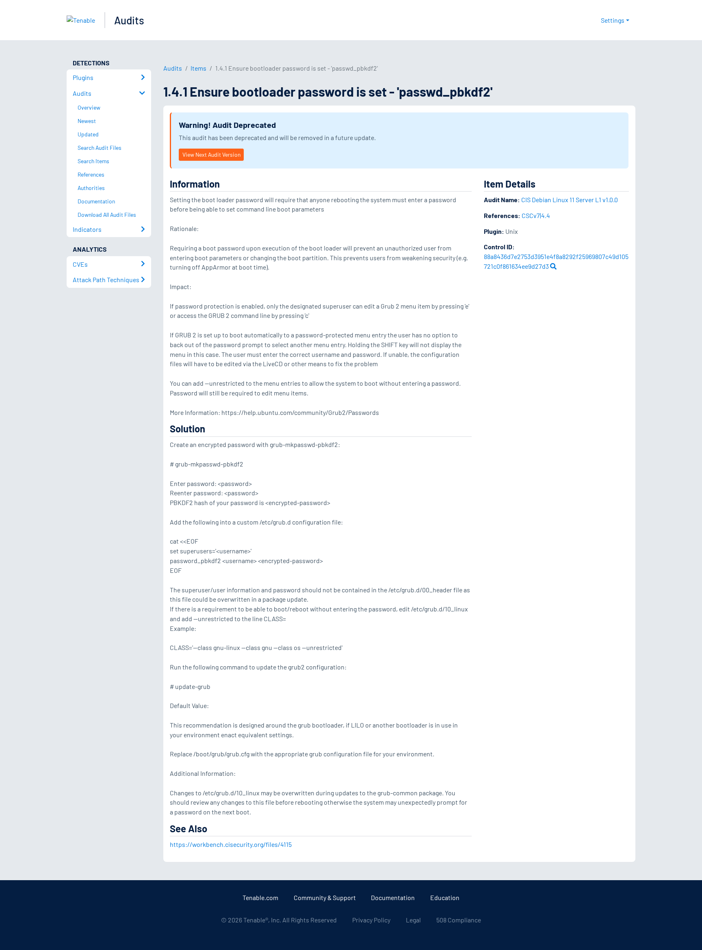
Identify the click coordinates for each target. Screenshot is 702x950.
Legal (413, 920)
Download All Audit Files (107, 214)
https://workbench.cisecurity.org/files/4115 (231, 844)
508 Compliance (458, 920)
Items (198, 68)
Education (444, 897)
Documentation (393, 897)
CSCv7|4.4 (536, 215)
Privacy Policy (371, 920)
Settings (612, 20)
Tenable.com (260, 897)
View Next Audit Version (211, 154)
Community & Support (325, 897)
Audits (129, 20)
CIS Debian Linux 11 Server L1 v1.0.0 (569, 199)
